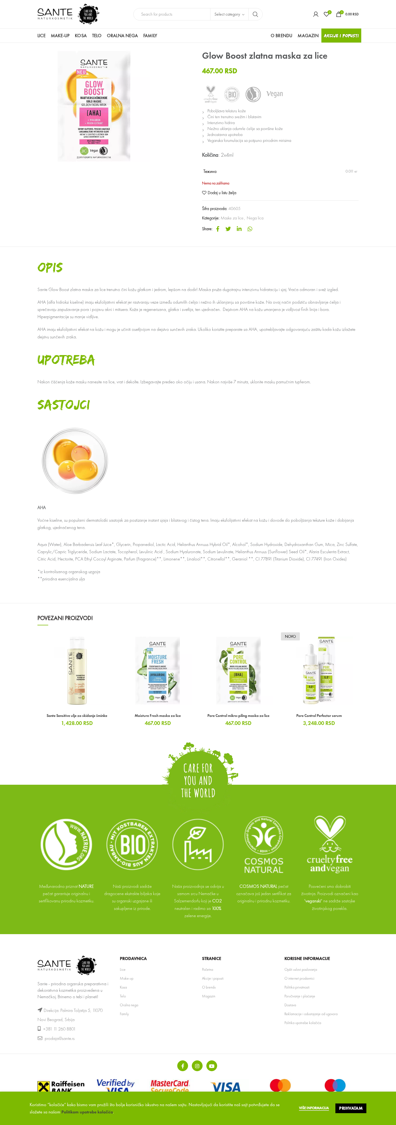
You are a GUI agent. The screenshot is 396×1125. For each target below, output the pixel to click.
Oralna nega (129, 1005)
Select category (227, 14)
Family (124, 1013)
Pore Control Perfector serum (319, 715)
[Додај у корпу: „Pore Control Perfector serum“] (354, 640)
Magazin (208, 996)
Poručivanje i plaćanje (299, 996)
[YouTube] (211, 1065)
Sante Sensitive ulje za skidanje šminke (77, 715)
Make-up (126, 978)
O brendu (209, 987)
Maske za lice (232, 217)
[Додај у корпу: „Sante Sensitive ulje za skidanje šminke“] (112, 640)
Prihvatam (351, 1108)
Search (255, 14)
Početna (207, 969)
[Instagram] (197, 1065)
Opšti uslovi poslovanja (300, 969)
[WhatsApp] (250, 229)
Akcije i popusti (213, 978)
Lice (123, 969)
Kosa (123, 987)
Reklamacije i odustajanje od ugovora (311, 1013)
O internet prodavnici (299, 978)
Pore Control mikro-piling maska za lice (238, 715)
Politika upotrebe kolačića (302, 1022)
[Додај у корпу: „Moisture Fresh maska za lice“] (193, 640)
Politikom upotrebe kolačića (87, 1112)
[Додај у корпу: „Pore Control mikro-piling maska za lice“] (274, 640)
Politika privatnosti (297, 987)
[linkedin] (239, 229)
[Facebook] (217, 229)
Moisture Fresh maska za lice (158, 715)
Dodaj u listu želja (222, 193)
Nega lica (255, 217)
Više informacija (314, 1108)
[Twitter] (228, 229)
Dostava (290, 1005)
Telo (123, 996)
